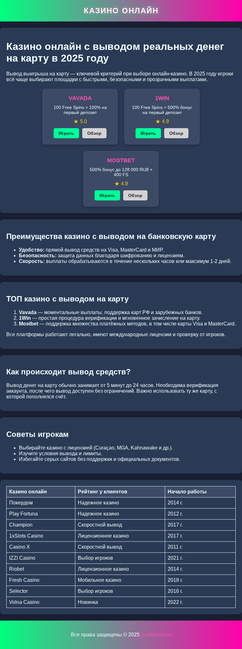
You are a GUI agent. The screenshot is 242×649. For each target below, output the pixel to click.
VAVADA (80, 98)
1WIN (162, 98)
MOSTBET (121, 160)
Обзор (94, 133)
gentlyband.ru (156, 634)
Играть (66, 133)
